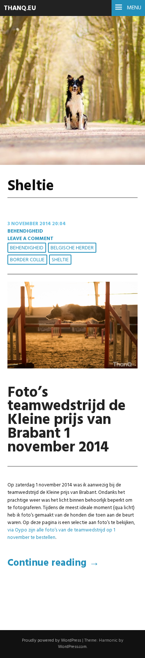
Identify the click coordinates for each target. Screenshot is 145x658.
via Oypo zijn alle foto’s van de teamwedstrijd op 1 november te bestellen (61, 534)
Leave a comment (30, 239)
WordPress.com (72, 646)
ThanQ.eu (20, 8)
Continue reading (53, 563)
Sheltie (60, 260)
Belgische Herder (72, 248)
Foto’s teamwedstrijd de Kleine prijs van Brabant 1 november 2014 (66, 420)
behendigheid (27, 248)
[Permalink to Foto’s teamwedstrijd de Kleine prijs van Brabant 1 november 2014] (72, 367)
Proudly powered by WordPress (51, 640)
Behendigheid (25, 231)
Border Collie (27, 260)
